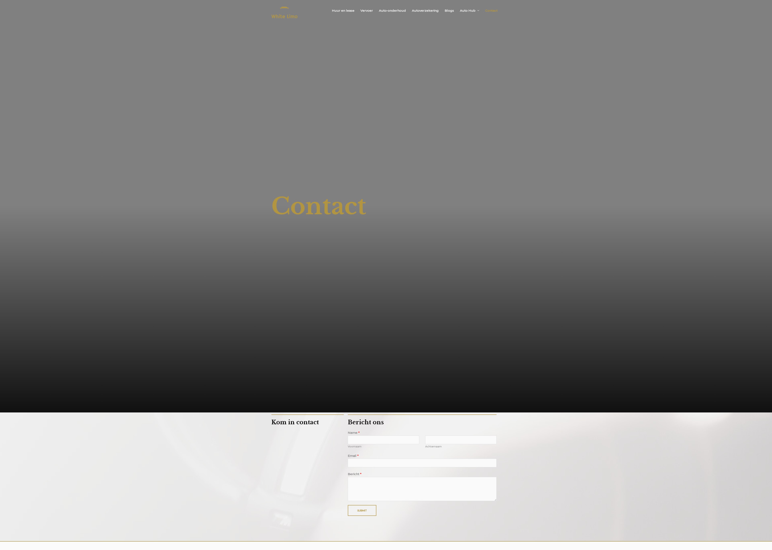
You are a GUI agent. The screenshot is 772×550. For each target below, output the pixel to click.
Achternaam (433, 446)
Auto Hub (467, 10)
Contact (491, 10)
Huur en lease (343, 10)
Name (354, 433)
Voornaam (354, 446)
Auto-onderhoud (392, 10)
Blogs (449, 10)
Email (353, 456)
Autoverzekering (425, 10)
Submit (362, 510)
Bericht (354, 474)
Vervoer (366, 10)
